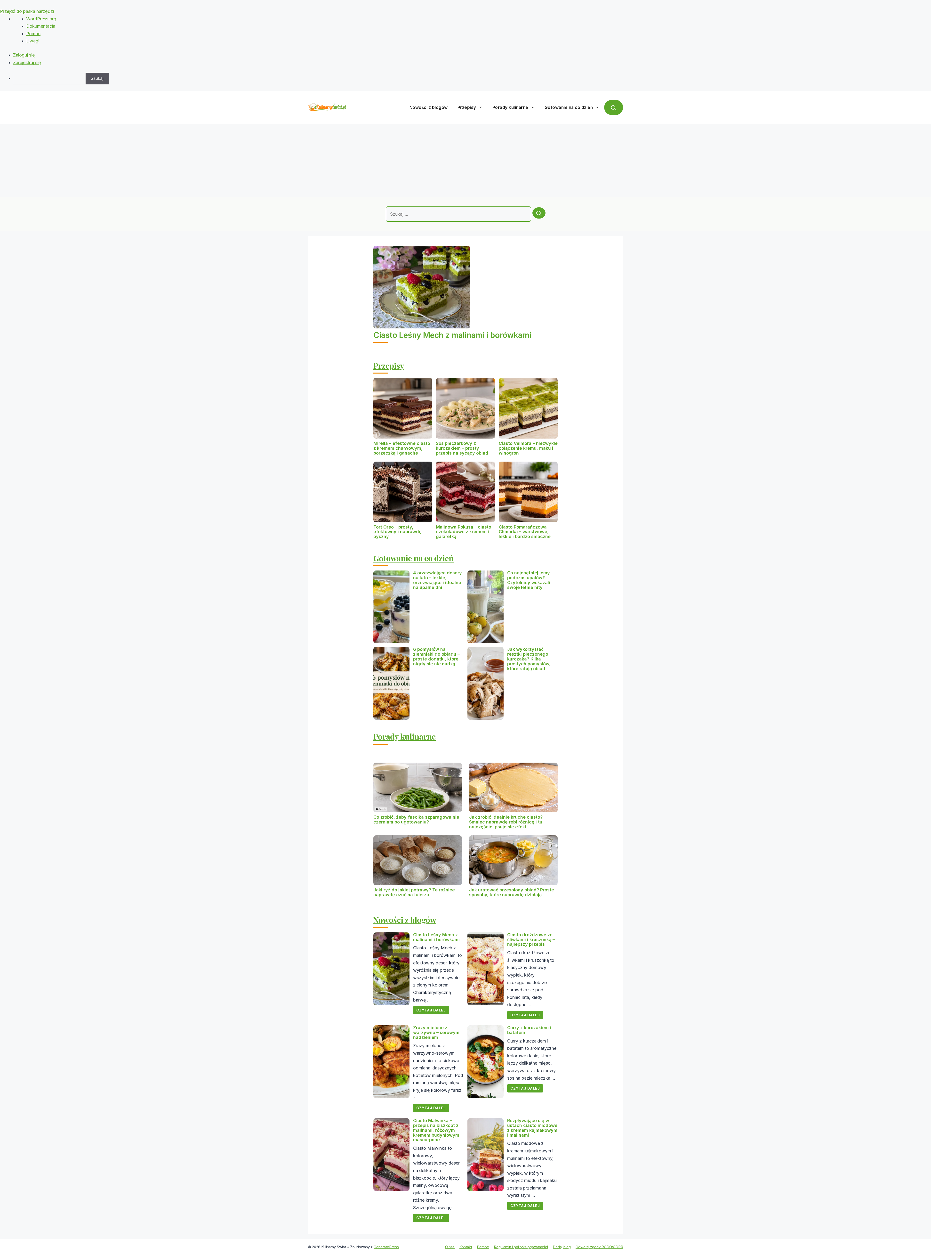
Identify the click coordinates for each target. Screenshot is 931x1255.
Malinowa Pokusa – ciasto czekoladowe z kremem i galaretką (463, 531)
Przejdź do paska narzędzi (27, 11)
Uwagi (32, 40)
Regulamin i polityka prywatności (521, 1247)
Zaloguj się (24, 54)
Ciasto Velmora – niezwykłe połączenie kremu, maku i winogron (528, 448)
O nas (450, 1247)
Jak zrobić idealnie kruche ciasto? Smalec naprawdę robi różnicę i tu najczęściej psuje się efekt (506, 822)
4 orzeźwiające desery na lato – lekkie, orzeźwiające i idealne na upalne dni (437, 580)
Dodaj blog (562, 1247)
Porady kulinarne (510, 107)
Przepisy (466, 107)
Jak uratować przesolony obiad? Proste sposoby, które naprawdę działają (511, 892)
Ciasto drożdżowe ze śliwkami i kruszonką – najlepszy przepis (531, 939)
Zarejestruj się (27, 62)
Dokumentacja (40, 26)
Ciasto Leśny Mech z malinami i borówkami (452, 335)
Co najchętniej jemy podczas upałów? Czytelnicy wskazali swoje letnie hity (528, 580)
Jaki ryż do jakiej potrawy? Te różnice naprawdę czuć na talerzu (414, 892)
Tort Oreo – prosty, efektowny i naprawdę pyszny (397, 531)
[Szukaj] (539, 213)
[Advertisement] (465, 160)
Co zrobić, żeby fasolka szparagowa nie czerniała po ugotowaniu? (416, 819)
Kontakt (465, 1247)
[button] (613, 107)
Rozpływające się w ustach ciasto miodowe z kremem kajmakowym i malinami (532, 1127)
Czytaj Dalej (431, 1010)
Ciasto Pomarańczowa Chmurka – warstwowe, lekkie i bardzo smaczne (525, 531)
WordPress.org (41, 18)
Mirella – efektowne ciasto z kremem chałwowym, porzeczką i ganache (401, 448)
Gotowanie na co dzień (569, 107)
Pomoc (33, 33)
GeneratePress (386, 1247)
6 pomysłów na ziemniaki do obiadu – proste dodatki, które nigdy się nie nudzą (436, 656)
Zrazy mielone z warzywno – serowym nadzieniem (436, 1032)
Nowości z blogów (428, 107)
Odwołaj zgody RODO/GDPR (599, 1247)
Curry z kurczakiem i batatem (529, 1030)
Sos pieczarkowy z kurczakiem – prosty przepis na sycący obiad (462, 448)
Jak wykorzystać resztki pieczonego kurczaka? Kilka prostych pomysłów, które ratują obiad (529, 659)
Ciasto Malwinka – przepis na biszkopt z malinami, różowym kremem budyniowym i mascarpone (437, 1130)
